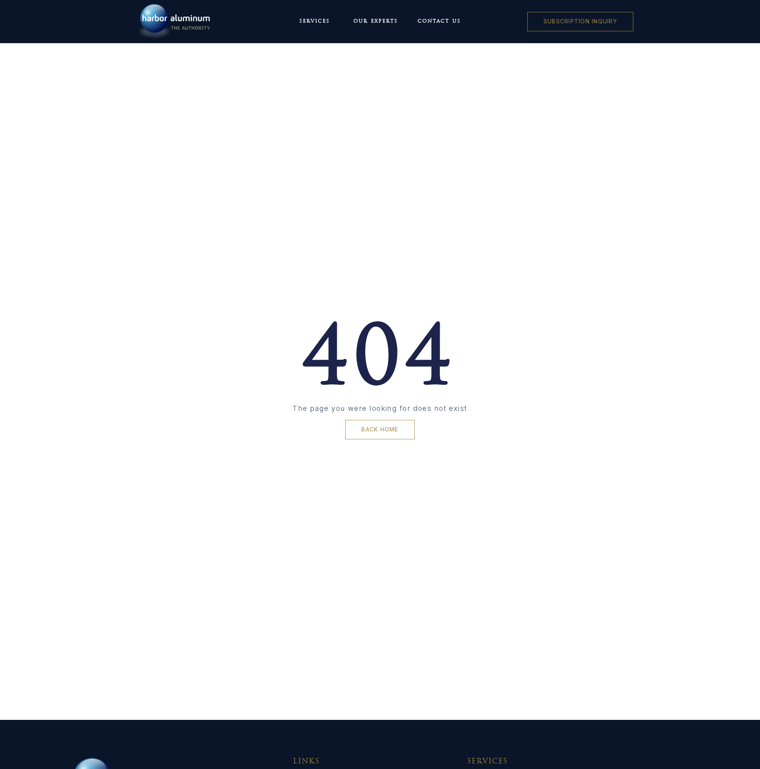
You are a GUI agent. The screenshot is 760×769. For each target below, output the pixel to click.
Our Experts (375, 21)
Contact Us (439, 21)
